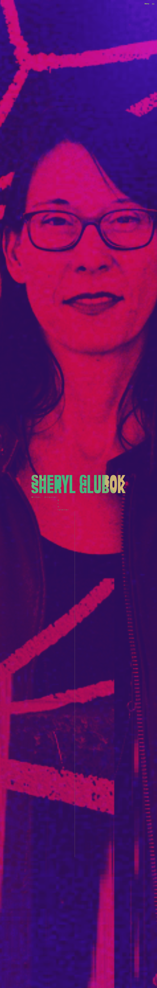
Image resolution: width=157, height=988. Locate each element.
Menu (147, 4)
